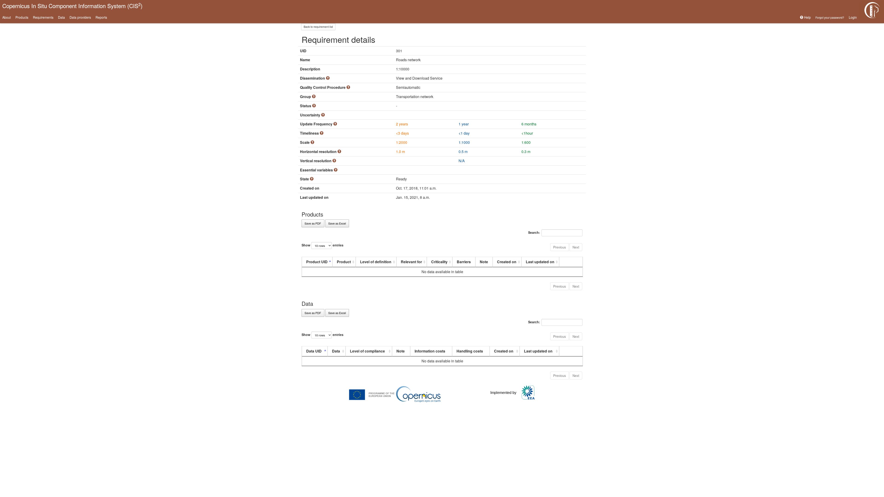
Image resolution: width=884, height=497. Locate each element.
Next (576, 247)
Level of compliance (367, 351)
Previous (559, 247)
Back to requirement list (318, 27)
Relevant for (411, 261)
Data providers (80, 17)
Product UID (317, 261)
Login (853, 17)
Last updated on (540, 261)
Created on (506, 261)
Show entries (322, 245)
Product (344, 261)
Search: (534, 232)
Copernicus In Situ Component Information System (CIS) (72, 5)
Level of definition (375, 261)
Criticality (439, 261)
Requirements (43, 17)
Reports (101, 17)
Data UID (314, 351)
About (6, 17)
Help (807, 17)
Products (21, 17)
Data (61, 17)
